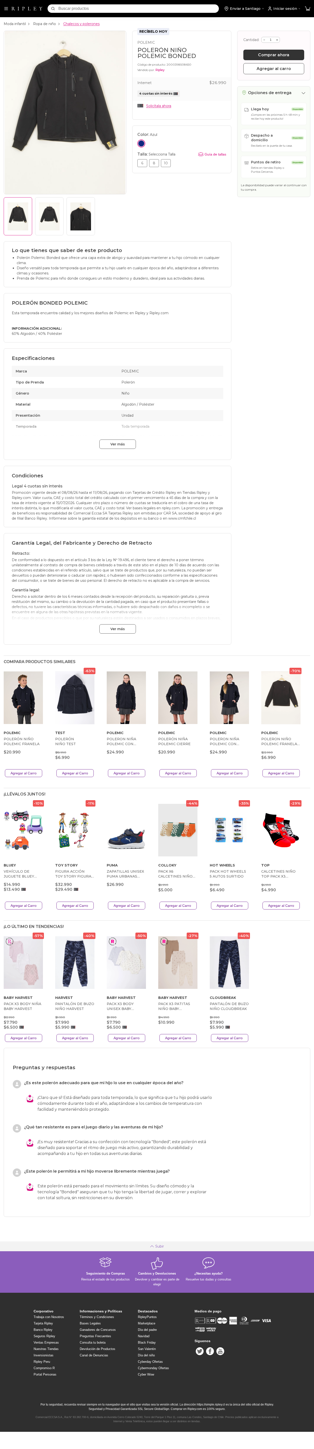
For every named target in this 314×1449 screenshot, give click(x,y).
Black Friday (147, 1342)
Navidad (143, 1336)
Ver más (117, 444)
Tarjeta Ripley (43, 1323)
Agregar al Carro (24, 773)
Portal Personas (45, 1374)
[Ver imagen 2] (49, 216)
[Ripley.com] (27, 8)
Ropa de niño (44, 24)
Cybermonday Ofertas (153, 1368)
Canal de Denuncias (94, 1355)
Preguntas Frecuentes (95, 1336)
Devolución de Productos (97, 1349)
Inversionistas (43, 1355)
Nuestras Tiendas (46, 1349)
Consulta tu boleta (92, 1342)
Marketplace (146, 1323)
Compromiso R (44, 1368)
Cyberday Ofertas (150, 1362)
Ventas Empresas (46, 1342)
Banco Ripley (43, 1330)
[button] (307, 8)
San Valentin (147, 1349)
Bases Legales (90, 1323)
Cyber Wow (146, 1374)
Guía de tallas (215, 154)
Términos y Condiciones (97, 1317)
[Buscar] (53, 8)
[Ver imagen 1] (18, 216)
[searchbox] (138, 8)
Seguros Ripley (44, 1336)
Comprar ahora (273, 55)
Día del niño (146, 1355)
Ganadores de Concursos (98, 1330)
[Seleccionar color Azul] (141, 143)
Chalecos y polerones (81, 24)
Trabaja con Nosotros (49, 1317)
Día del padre (147, 1330)
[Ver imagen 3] (80, 216)
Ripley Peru (42, 1362)
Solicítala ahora (158, 106)
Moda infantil (15, 24)
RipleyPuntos (147, 1317)
